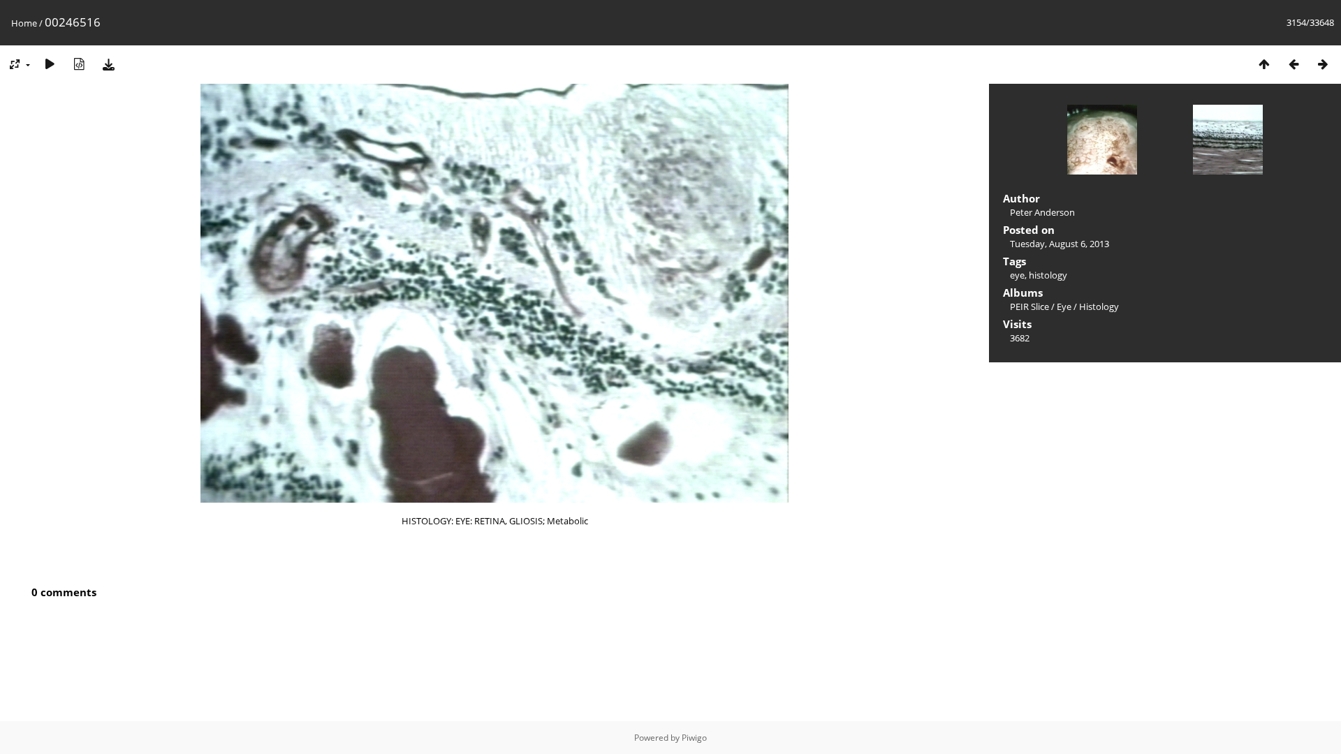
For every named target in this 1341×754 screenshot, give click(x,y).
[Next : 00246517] (1323, 64)
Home (24, 23)
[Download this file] (108, 64)
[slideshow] (49, 64)
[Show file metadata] (79, 64)
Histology (1099, 306)
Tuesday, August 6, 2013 (1059, 243)
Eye (1064, 306)
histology (1048, 275)
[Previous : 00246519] (1293, 64)
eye (1017, 275)
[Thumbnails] (1264, 64)
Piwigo (694, 738)
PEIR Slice (1029, 306)
